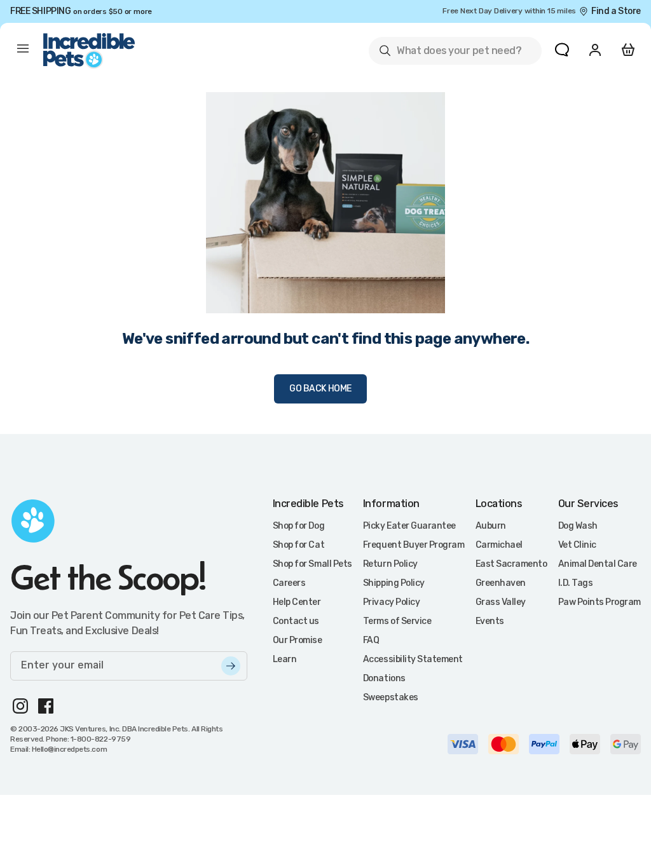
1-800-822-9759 (100, 739)
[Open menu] (23, 51)
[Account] (595, 49)
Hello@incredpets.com (69, 749)
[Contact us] (562, 49)
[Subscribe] (230, 665)
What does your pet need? (449, 53)
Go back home (320, 388)
